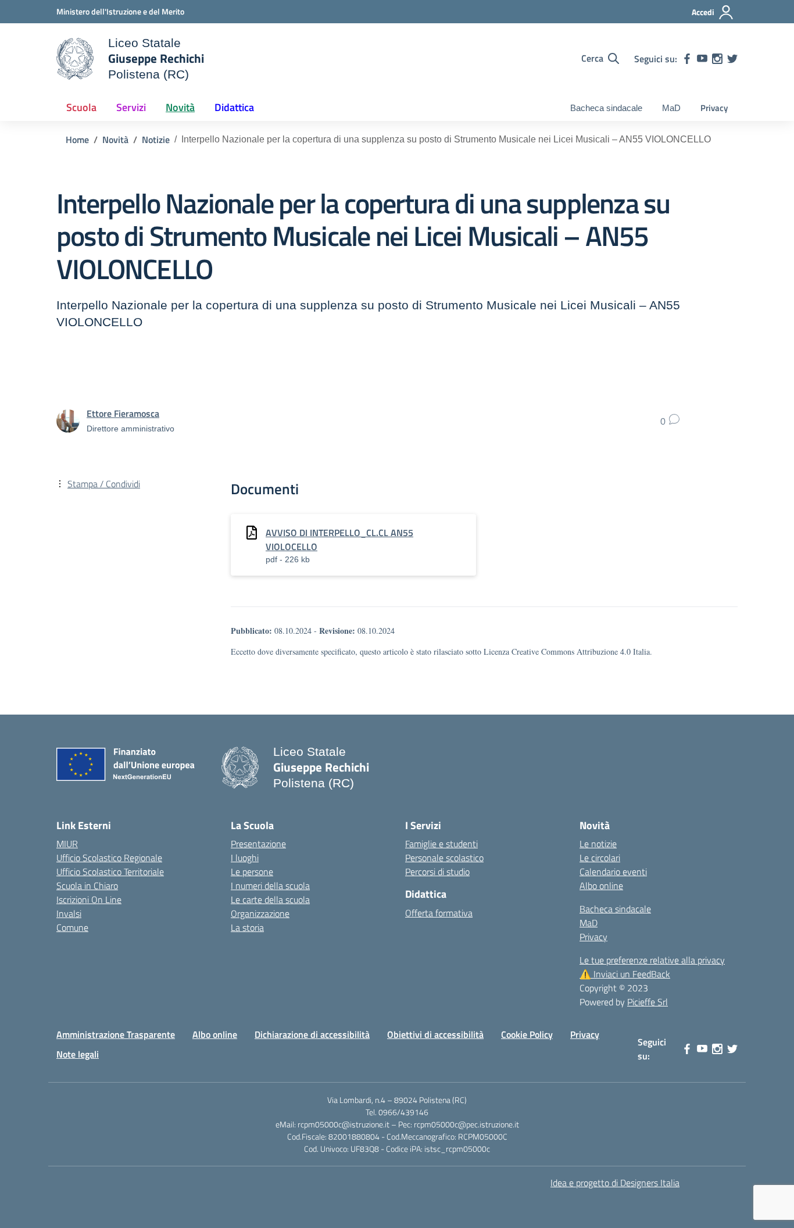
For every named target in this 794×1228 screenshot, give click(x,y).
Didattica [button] (234, 107)
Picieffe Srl (647, 1002)
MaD (671, 108)
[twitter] (732, 58)
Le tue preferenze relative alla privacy (652, 960)
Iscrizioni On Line (88, 899)
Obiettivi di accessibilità (435, 1034)
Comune (72, 927)
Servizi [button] (131, 107)
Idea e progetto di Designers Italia (614, 1183)
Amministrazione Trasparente (115, 1034)
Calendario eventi (613, 872)
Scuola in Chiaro (87, 886)
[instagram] (717, 58)
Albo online (601, 886)
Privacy (714, 108)
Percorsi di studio (437, 872)
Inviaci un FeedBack (625, 974)
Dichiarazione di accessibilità (312, 1034)
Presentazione (258, 844)
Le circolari (600, 858)
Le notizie (598, 844)
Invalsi (68, 913)
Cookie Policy (527, 1034)
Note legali (77, 1054)
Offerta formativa (439, 913)
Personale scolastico (444, 858)
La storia (247, 927)
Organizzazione (260, 913)
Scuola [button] (81, 107)
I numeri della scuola (270, 886)
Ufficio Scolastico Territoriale (110, 872)
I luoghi (245, 858)
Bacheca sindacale (606, 108)
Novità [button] (180, 107)
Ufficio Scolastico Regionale (109, 858)
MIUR (67, 844)
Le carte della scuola (270, 899)
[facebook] (687, 58)
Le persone (252, 872)
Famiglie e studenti (441, 844)
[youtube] (702, 58)
